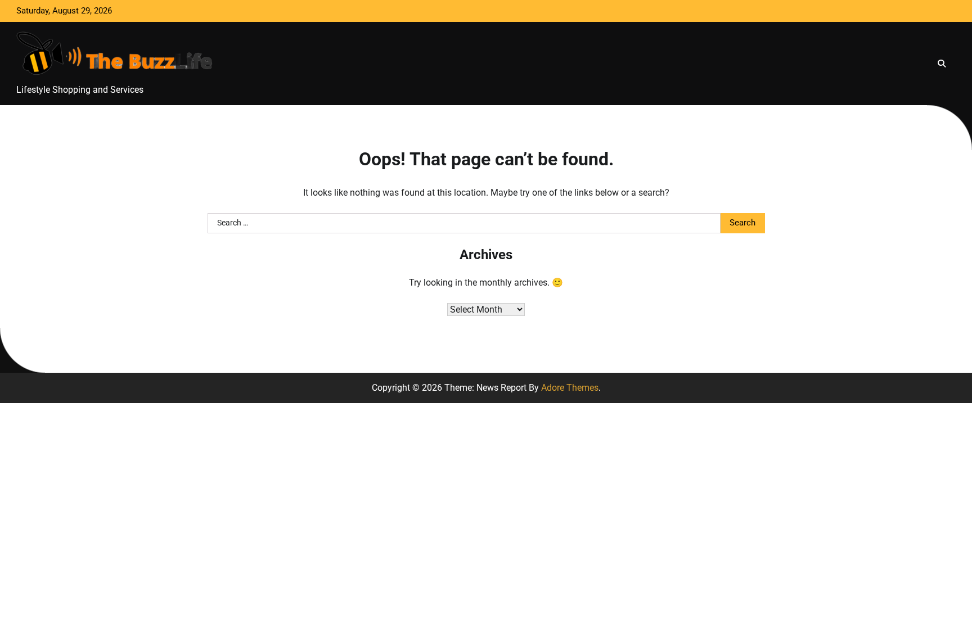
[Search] (941, 63)
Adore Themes (569, 387)
